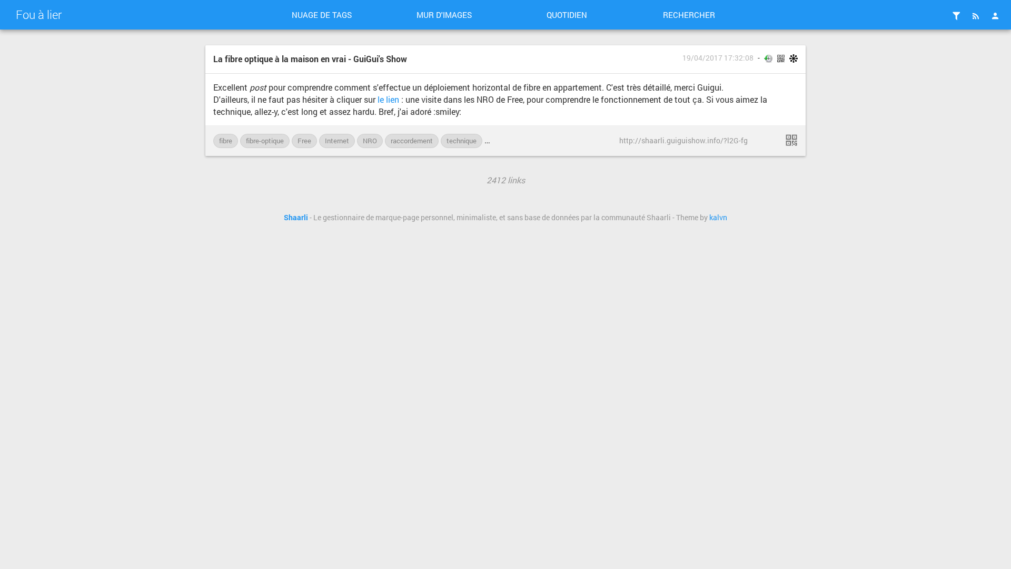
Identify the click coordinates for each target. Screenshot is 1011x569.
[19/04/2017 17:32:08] (791, 140)
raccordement (412, 140)
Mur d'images (444, 14)
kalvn (718, 217)
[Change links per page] (956, 16)
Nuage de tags (322, 14)
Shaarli (296, 217)
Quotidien (567, 14)
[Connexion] (995, 16)
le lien (388, 99)
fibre (225, 140)
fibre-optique (265, 140)
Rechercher (689, 14)
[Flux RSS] (976, 16)
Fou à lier (39, 14)
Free (304, 140)
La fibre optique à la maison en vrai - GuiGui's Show (310, 58)
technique (462, 140)
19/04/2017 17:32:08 (718, 58)
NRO (370, 140)
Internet (337, 140)
